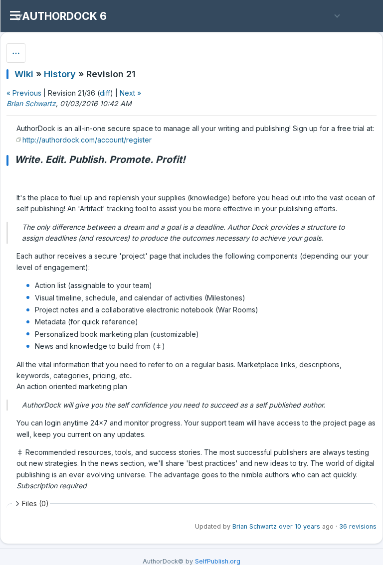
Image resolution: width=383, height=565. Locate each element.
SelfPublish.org (217, 561)
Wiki (23, 74)
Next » (130, 93)
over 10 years (299, 526)
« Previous (23, 93)
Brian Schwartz (31, 103)
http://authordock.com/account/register (87, 140)
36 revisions (358, 526)
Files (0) (35, 503)
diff (105, 93)
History (60, 74)
